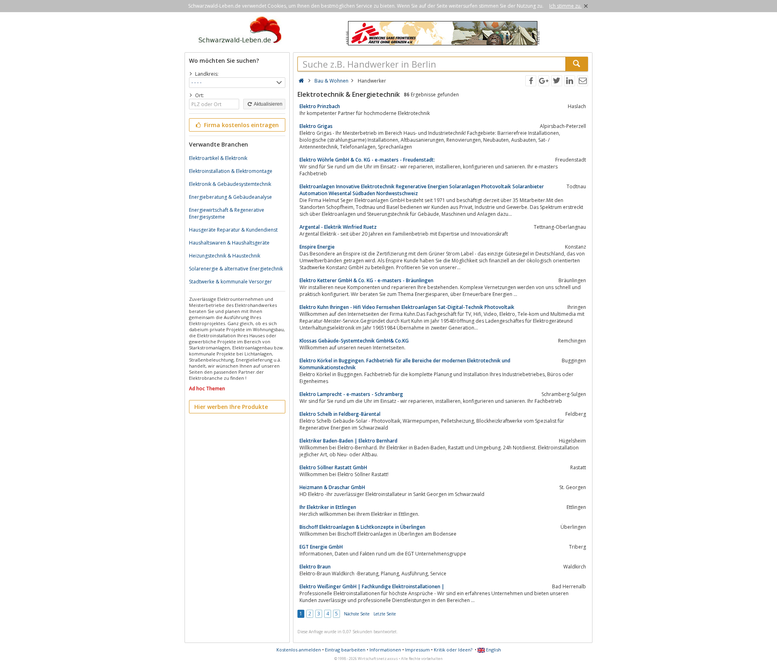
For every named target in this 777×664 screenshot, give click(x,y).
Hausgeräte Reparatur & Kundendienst (233, 229)
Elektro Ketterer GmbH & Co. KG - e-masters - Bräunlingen (366, 280)
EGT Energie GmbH (321, 546)
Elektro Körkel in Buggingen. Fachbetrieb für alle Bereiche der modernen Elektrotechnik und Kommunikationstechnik (404, 364)
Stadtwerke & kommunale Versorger (230, 281)
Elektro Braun (315, 566)
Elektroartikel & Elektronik (218, 158)
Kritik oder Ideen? (453, 650)
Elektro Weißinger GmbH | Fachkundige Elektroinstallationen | (371, 586)
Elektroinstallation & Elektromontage (230, 171)
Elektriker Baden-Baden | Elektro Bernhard (348, 440)
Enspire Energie (317, 246)
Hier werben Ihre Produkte (231, 407)
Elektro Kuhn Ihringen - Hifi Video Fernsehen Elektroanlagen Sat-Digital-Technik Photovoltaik (406, 307)
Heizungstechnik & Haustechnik (224, 255)
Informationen (385, 650)
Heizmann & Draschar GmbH (332, 487)
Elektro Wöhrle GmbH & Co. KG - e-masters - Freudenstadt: (367, 159)
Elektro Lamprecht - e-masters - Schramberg (351, 394)
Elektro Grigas (316, 126)
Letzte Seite (385, 614)
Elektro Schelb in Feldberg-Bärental (339, 414)
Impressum (417, 650)
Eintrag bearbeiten (345, 650)
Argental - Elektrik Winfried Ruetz (338, 226)
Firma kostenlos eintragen (240, 125)
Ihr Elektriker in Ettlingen (327, 507)
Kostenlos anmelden (298, 650)
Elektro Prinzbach (319, 106)
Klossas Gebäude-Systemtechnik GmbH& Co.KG (354, 340)
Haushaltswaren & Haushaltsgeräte (229, 242)
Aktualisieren (267, 104)
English (493, 650)
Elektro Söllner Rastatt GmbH (333, 467)
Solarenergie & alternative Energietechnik (236, 268)
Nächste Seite (356, 614)
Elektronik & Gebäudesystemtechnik (230, 184)
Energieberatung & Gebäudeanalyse (230, 197)
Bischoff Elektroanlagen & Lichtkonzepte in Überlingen (362, 527)
